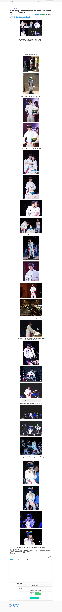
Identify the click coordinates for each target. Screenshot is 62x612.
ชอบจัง (43, 14)
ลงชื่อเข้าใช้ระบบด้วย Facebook (35, 597)
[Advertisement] (31, 47)
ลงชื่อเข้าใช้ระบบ (37, 592)
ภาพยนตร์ (19, 1)
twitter (18, 604)
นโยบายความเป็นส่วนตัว (13, 605)
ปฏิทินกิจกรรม (40, 1)
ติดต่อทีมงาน (11, 607)
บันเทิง (19, 8)
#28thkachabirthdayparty (21, 17)
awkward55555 (15, 14)
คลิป (36, 1)
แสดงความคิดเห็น (48, 14)
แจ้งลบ (50, 556)
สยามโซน (11, 8)
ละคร (28, 1)
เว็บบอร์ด (31, 1)
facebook (15, 604)
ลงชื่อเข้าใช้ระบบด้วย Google (34, 598)
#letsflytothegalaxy (27, 17)
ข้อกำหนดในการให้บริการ (13, 606)
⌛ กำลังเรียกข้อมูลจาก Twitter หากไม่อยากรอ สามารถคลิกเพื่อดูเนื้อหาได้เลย (31, 401)
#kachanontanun (15, 17)
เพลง (24, 1)
